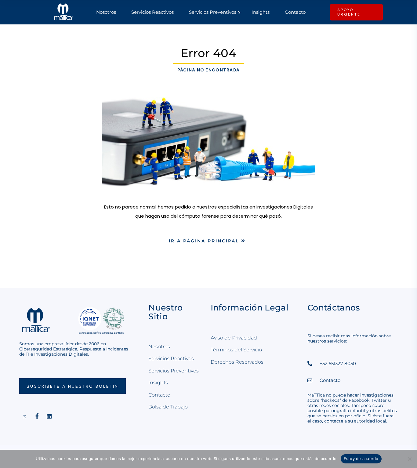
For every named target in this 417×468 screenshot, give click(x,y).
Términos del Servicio (236, 350)
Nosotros (159, 347)
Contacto (159, 395)
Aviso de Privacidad (234, 338)
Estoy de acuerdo (361, 458)
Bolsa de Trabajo (168, 407)
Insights (158, 383)
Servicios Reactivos (171, 358)
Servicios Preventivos (173, 371)
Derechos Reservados (237, 362)
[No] (409, 459)
